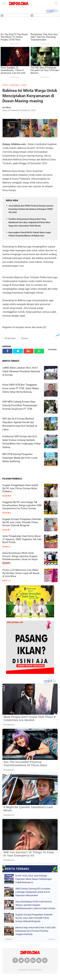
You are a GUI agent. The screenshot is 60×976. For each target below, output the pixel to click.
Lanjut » (52, 939)
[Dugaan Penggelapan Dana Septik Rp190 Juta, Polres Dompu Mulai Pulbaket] (51, 491)
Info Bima (38, 970)
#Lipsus (24, 338)
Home (5, 85)
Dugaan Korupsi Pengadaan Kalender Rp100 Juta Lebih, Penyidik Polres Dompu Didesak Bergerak (21, 522)
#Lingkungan (10, 338)
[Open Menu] (4, 3)
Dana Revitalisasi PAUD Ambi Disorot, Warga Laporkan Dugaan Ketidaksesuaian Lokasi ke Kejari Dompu (20, 558)
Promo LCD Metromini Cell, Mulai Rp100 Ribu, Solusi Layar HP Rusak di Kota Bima (21, 573)
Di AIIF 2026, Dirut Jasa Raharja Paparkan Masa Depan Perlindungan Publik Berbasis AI (33, 879)
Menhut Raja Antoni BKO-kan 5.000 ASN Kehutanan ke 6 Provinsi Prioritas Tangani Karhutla (35, 931)
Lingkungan (14, 85)
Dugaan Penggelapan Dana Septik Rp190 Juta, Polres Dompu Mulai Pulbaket (20, 488)
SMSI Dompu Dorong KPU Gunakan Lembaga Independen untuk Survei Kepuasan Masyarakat (32, 892)
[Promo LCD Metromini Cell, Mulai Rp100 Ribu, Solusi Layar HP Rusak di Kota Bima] (51, 576)
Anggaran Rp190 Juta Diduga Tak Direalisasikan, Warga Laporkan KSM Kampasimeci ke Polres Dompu (22, 505)
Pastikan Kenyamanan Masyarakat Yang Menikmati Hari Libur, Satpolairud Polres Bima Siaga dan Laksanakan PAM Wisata (29, 222)
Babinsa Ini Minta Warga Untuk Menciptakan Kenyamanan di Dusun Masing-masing (29, 95)
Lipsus (24, 85)
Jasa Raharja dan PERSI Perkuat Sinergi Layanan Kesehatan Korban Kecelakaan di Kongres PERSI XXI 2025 (30, 209)
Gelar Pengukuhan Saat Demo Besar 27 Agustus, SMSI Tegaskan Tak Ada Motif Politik (21, 539)
